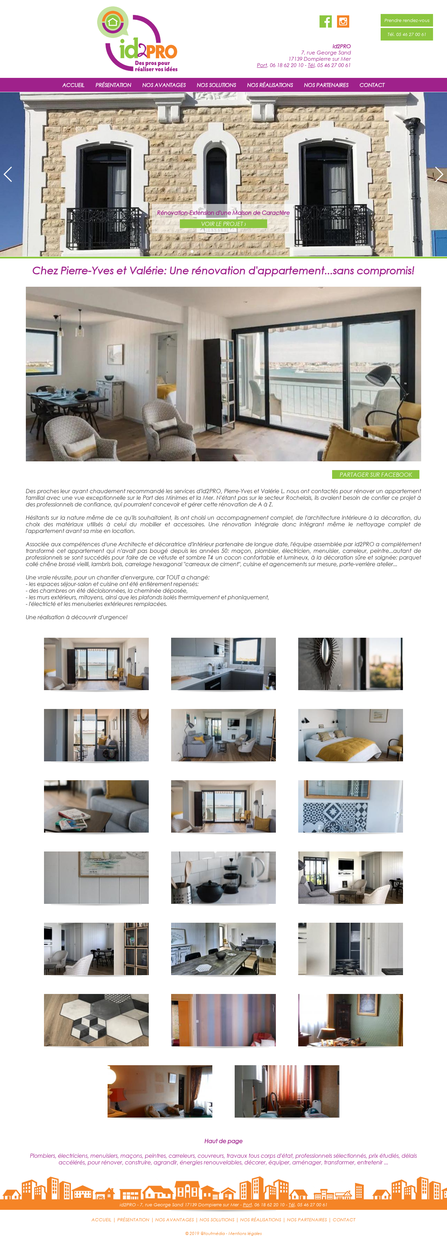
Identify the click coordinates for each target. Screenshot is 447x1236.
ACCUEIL (74, 85)
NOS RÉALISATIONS (270, 85)
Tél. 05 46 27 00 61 (407, 34)
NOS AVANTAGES (164, 85)
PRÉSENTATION (113, 85)
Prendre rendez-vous (407, 20)
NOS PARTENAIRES (326, 85)
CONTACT (372, 85)
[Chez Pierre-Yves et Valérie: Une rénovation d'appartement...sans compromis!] (223, 459)
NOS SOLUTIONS (216, 85)
